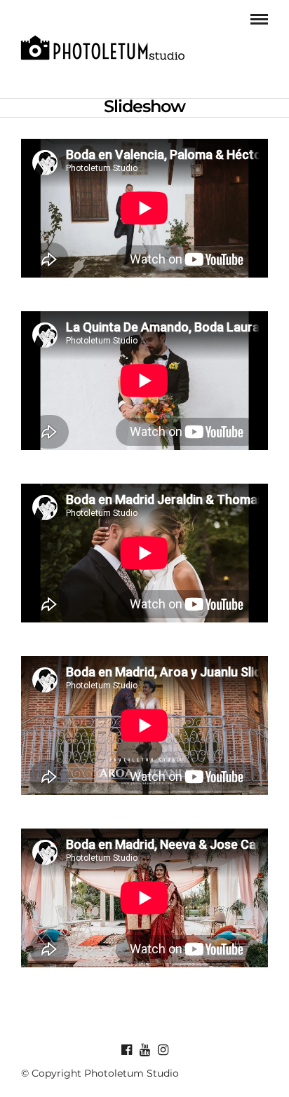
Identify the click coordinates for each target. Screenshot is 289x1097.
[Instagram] (162, 1050)
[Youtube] (144, 1050)
